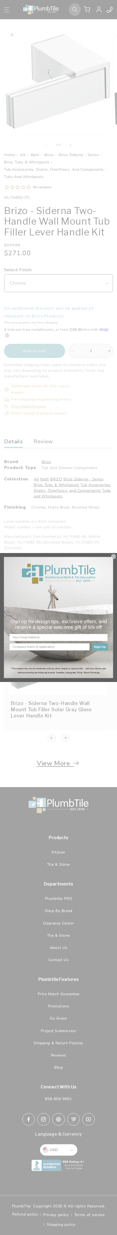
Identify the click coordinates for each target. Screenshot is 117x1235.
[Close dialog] (113, 556)
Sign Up (100, 646)
